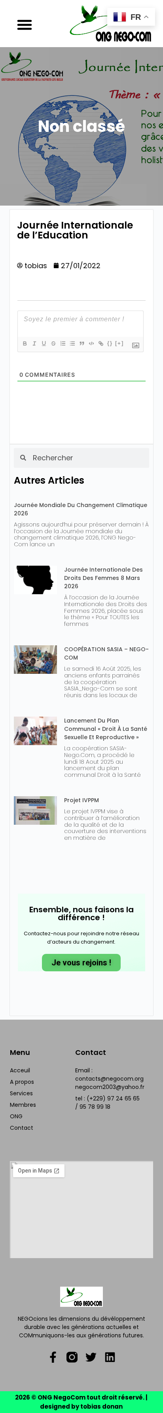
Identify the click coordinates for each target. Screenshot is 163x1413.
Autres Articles (49, 480)
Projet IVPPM (81, 800)
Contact (21, 1128)
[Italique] (34, 343)
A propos (22, 1082)
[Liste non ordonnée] (72, 343)
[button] (24, 24)
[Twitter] (91, 1357)
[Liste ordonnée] (62, 343)
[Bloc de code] (91, 343)
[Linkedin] (110, 1357)
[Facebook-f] (53, 1357)
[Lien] (100, 343)
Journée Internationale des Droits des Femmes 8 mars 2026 (103, 578)
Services (21, 1093)
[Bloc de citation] (81, 343)
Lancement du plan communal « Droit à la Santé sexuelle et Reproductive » (105, 729)
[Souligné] (43, 343)
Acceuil (20, 1070)
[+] (119, 343)
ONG (16, 1116)
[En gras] (24, 343)
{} (110, 343)
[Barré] (53, 343)
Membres (23, 1105)
